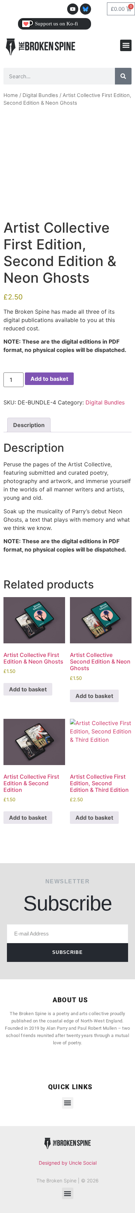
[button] (126, 45)
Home (10, 95)
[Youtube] (72, 9)
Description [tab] (29, 424)
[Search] (123, 76)
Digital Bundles (40, 95)
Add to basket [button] (28, 689)
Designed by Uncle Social (68, 1163)
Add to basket (49, 378)
